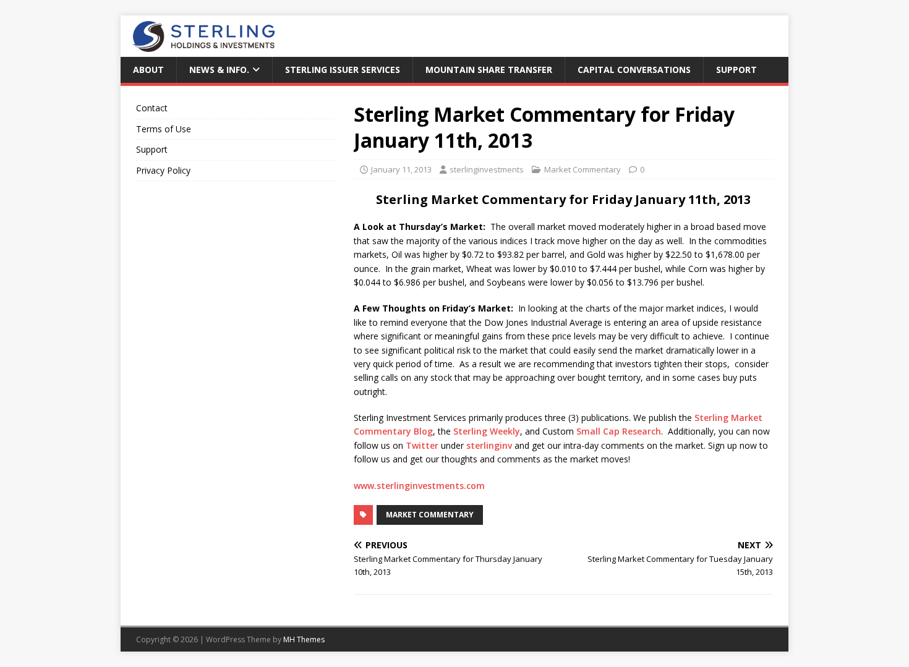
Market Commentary (582, 169)
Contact (152, 108)
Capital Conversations (634, 69)
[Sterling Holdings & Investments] (198, 50)
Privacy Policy (163, 170)
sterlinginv (488, 445)
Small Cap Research (618, 431)
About (148, 69)
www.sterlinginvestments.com (419, 485)
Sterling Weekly (485, 431)
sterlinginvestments (487, 169)
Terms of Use (163, 129)
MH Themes (304, 639)
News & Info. (219, 69)
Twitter (423, 445)
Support (736, 69)
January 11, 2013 (401, 169)
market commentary (430, 514)
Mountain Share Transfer (488, 69)
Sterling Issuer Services (342, 69)
